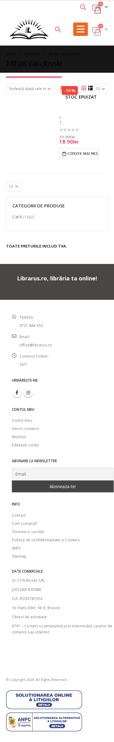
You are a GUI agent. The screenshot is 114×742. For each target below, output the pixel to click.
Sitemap (19, 556)
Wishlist (19, 436)
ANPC (17, 548)
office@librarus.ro (35, 344)
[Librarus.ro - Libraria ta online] (29, 29)
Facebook (17, 392)
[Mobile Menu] (80, 29)
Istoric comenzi (25, 428)
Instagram (28, 392)
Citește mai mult (82, 153)
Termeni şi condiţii (28, 531)
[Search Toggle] (83, 7)
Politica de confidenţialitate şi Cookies (46, 539)
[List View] (90, 88)
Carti (17, 217)
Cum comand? (24, 523)
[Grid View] (83, 88)
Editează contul (25, 444)
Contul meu (22, 420)
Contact (19, 515)
